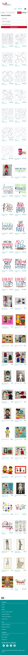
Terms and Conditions (6, 616)
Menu (3, 12)
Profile (3, 604)
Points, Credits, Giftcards (7, 611)
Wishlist (3, 609)
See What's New (5, 634)
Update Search (14, 27)
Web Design (21, 650)
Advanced (24, 12)
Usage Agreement (6, 614)
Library (3, 607)
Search (19, 12)
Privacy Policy (4, 619)
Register (20, 8)
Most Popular (4, 637)
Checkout (4, 629)
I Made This (4, 639)
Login (15, 8)
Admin (3, 651)
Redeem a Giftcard (6, 626)
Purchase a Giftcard (6, 624)
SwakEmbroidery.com (11, 4)
